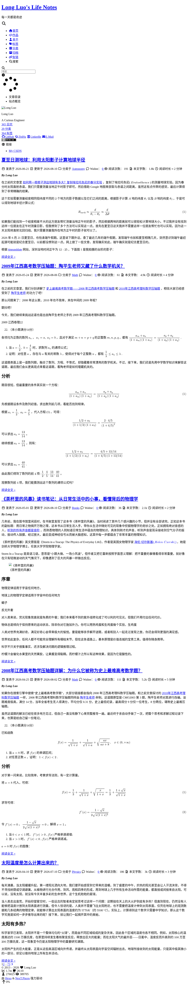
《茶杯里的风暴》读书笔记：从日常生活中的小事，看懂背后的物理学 (69, 499)
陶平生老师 (18, 293)
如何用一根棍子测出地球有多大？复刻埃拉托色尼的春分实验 (62, 182)
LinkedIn (35, 136)
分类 (15, 48)
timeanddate (15, 249)
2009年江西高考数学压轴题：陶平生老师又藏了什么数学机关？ (63, 266)
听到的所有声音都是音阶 (23, 530)
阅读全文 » (8, 256)
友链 (15, 57)
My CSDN (15, 150)
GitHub (9, 136)
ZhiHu (22, 136)
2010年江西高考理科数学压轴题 (139, 288)
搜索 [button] (15, 61)
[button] (94, 23)
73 (8, 964)
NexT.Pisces (22, 978)
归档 (15, 52)
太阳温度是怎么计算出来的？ (30, 862)
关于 (15, 39)
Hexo (8, 978)
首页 (15, 30)
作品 (15, 35)
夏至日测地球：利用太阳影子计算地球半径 (43, 160)
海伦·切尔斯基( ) (155, 542)
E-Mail (50, 136)
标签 (15, 43)
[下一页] (12, 964)
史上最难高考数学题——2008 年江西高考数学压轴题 (80, 288)
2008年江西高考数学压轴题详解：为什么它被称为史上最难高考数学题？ (71, 670)
